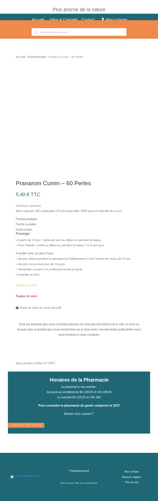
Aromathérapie (36, 56)
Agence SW (72, 483)
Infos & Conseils (63, 20)
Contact (90, 20)
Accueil (38, 20)
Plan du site (131, 482)
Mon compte (116, 20)
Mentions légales (131, 477)
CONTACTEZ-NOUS (26, 425)
